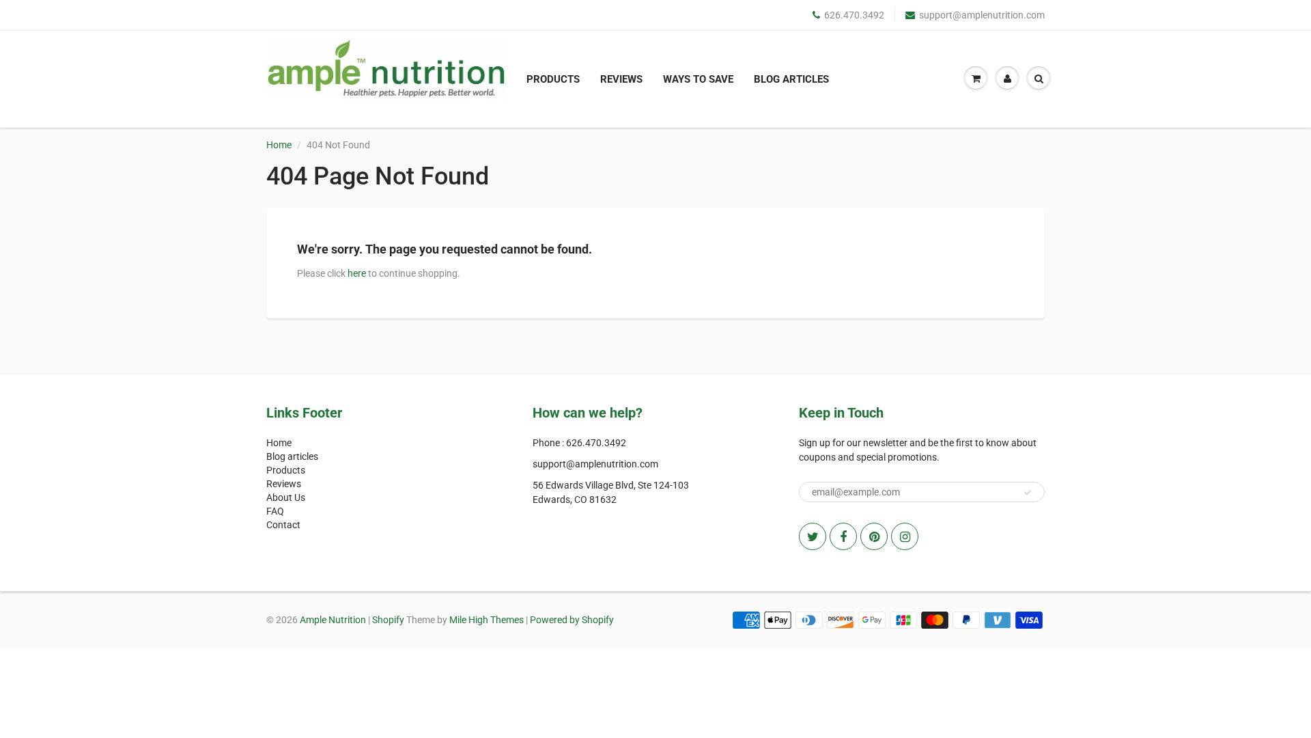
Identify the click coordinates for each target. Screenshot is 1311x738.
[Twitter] (812, 536)
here (357, 273)
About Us (285, 497)
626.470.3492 (854, 15)
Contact (283, 524)
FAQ (275, 511)
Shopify (388, 619)
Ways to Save (698, 79)
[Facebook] (843, 536)
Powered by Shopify (572, 619)
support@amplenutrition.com (982, 15)
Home (279, 144)
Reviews (621, 79)
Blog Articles (791, 79)
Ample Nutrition (333, 619)
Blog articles (292, 456)
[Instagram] (904, 536)
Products (553, 79)
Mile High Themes (486, 619)
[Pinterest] (874, 536)
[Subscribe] (1027, 493)
